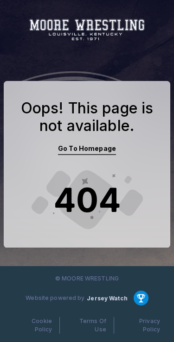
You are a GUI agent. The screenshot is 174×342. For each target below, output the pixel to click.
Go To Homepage (87, 148)
